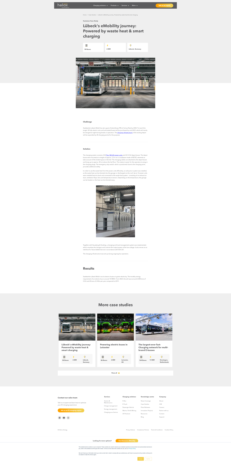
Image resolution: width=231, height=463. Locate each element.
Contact (161, 414)
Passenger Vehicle (128, 407)
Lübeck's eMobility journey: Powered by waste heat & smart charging (118, 15)
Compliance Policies (143, 430)
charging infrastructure (125, 132)
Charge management (110, 406)
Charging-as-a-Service (111, 412)
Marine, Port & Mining (129, 410)
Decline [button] (148, 459)
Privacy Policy (132, 448)
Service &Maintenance (108, 402)
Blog (142, 417)
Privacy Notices (130, 430)
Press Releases (145, 407)
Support (161, 417)
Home (85, 15)
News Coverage (146, 401)
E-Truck (125, 404)
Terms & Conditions (157, 430)
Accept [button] (140, 459)
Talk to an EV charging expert (71, 410)
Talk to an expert (164, 5)
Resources (144, 414)
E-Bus (124, 401)
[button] (100, 5)
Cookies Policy (169, 430)
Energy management (110, 409)
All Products (126, 414)
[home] (63, 5)
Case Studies (92, 15)
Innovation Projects (147, 410)
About (161, 401)
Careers (161, 407)
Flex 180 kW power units (114, 155)
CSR (160, 404)
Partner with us (163, 410)
